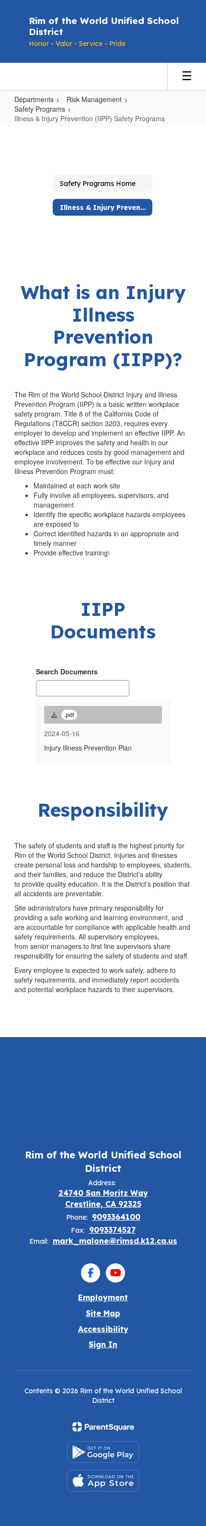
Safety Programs (39, 109)
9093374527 (112, 1230)
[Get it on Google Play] (103, 1452)
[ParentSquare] (103, 1427)
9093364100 (116, 1217)
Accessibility (103, 1329)
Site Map (103, 1313)
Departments (34, 99)
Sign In (103, 1344)
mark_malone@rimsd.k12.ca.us (115, 1241)
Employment (103, 1297)
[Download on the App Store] (103, 1480)
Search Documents (67, 671)
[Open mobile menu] (187, 77)
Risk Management (94, 99)
